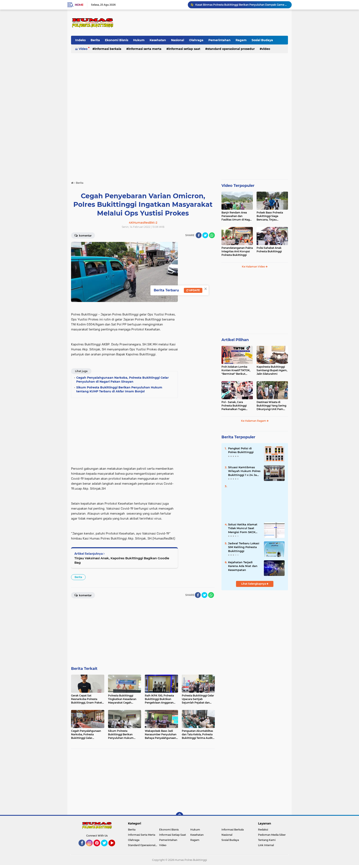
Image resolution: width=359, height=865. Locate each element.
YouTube (114, 848)
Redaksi (263, 829)
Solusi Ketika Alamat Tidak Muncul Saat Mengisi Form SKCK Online (242, 528)
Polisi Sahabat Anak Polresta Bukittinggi (269, 249)
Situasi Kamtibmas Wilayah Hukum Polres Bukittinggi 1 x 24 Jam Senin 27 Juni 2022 (244, 471)
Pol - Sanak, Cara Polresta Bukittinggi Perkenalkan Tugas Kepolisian (234, 405)
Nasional (177, 40)
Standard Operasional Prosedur (231, 49)
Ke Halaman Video (254, 266)
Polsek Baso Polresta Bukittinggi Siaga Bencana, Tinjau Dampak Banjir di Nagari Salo (272, 216)
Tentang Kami (266, 840)
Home (79, 5)
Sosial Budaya (262, 40)
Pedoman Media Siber (272, 834)
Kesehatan (158, 40)
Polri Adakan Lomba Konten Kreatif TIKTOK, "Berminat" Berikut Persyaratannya (235, 370)
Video (83, 49)
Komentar (85, 235)
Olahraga (196, 40)
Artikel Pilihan (235, 340)
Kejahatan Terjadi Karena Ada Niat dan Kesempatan (242, 566)
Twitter (106, 848)
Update (194, 290)
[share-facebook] (199, 235)
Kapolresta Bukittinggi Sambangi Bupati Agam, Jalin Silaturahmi (272, 370)
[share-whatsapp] (212, 235)
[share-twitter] (205, 235)
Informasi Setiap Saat (184, 49)
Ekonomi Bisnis (116, 40)
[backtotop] (179, 815)
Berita (95, 40)
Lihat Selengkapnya (254, 583)
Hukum (139, 40)
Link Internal (266, 845)
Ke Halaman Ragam (254, 420)
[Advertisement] (212, 22)
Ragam (241, 40)
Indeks (80, 40)
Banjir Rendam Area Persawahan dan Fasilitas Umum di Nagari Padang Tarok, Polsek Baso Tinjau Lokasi (237, 216)
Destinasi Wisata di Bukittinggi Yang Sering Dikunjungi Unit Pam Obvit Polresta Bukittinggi (271, 405)
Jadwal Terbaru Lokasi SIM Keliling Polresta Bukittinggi (243, 547)
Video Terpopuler (237, 185)
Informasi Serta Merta (144, 49)
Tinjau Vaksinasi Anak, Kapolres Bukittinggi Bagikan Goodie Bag (121, 560)
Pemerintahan (219, 40)
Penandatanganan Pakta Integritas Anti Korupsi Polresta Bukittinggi (237, 251)
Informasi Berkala (108, 49)
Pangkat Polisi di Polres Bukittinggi (241, 450)
